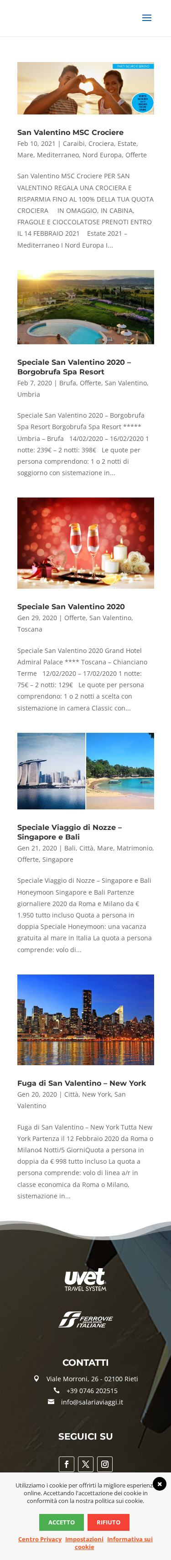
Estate (127, 143)
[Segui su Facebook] (66, 1464)
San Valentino (126, 382)
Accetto (61, 1522)
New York (96, 1094)
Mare (25, 154)
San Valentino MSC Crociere (70, 132)
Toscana (29, 629)
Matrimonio (134, 848)
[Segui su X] (85, 1464)
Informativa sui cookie (114, 1543)
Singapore (57, 859)
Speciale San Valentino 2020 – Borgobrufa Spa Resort (74, 367)
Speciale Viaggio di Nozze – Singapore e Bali (69, 832)
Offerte (136, 154)
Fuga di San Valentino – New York (81, 1083)
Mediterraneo (58, 154)
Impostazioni (84, 1539)
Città (86, 848)
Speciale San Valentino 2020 (71, 606)
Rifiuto (108, 1522)
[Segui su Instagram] (105, 1464)
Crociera (101, 143)
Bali (70, 848)
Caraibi (74, 143)
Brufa (67, 382)
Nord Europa (102, 154)
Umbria (28, 394)
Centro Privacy (40, 1539)
